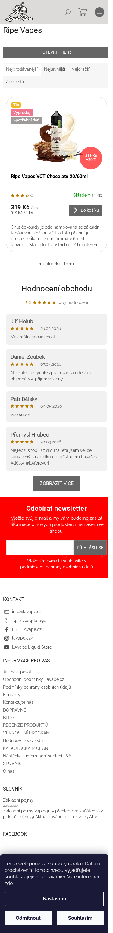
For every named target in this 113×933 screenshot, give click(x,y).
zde (9, 883)
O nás (8, 771)
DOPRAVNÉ (14, 710)
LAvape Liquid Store (32, 647)
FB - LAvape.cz (27, 629)
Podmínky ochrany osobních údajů (37, 687)
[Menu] (99, 12)
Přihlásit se (90, 547)
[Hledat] (68, 12)
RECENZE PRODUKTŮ (25, 725)
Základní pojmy (18, 800)
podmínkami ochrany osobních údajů (56, 567)
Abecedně (16, 81)
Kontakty (11, 694)
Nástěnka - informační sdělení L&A (37, 755)
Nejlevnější (54, 69)
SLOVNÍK (12, 763)
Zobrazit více (57, 483)
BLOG (8, 717)
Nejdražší (80, 69)
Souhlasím (80, 918)
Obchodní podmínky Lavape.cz (33, 679)
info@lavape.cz (27, 611)
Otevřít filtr (56, 52)
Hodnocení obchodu (56, 288)
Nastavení (54, 899)
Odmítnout (28, 918)
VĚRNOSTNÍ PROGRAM (26, 733)
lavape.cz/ (22, 638)
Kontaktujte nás (18, 702)
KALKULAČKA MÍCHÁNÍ (26, 748)
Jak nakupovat (17, 671)
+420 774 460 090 (29, 620)
